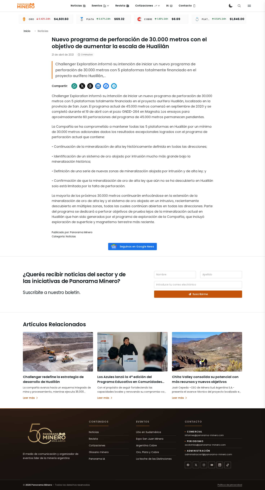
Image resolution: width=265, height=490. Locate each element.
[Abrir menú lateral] (249, 5)
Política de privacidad (230, 485)
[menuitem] (78, 5)
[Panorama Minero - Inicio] (25, 5)
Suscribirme (200, 294)
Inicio (27, 31)
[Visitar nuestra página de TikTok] (227, 465)
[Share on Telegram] (114, 86)
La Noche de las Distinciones (154, 459)
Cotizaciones (97, 445)
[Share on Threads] (90, 86)
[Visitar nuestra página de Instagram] (204, 465)
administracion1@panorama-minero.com (208, 454)
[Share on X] (82, 86)
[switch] (230, 5)
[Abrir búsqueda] (239, 5)
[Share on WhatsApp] (74, 86)
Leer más (29, 398)
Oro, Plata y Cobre (147, 452)
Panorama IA (97, 459)
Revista (93, 439)
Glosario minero (99, 452)
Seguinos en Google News (137, 246)
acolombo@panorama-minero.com (205, 444)
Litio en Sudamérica (148, 432)
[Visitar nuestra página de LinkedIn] (220, 465)
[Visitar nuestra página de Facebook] (188, 465)
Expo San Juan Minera (149, 439)
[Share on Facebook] (106, 86)
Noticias (94, 432)
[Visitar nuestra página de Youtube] (212, 465)
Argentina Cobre (146, 445)
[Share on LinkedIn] (98, 86)
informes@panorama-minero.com (204, 435)
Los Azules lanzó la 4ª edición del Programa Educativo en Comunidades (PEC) (129, 382)
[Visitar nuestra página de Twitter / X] (196, 465)
